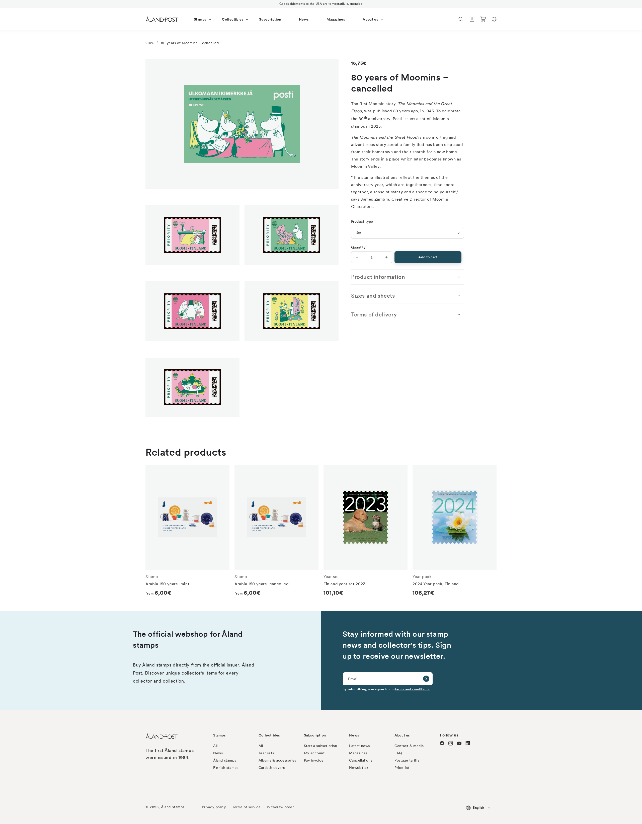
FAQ (398, 753)
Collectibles (269, 735)
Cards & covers (272, 768)
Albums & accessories (277, 760)
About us (402, 735)
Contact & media (409, 746)
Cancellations (360, 760)
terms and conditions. (412, 689)
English (478, 807)
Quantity (358, 247)
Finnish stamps (225, 768)
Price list (401, 768)
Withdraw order (280, 807)
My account (314, 753)
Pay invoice (314, 760)
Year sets (266, 753)
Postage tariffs (406, 760)
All (215, 746)
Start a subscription (320, 746)
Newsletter (358, 768)
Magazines (358, 753)
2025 (149, 43)
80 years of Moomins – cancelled (190, 43)
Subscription (315, 735)
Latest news (359, 746)
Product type (362, 221)
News (218, 753)
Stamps (219, 735)
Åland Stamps (172, 807)
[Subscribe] (426, 679)
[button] (199, 19)
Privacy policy (214, 807)
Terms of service (246, 807)
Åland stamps (224, 760)
